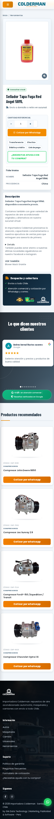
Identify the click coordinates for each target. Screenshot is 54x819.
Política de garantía (13, 763)
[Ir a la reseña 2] (22, 387)
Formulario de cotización (16, 773)
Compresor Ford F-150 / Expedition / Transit (23, 596)
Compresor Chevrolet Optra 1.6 (21, 656)
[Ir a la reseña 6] (31, 386)
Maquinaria (9, 731)
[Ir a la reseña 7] (33, 386)
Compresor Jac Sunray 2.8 (18, 532)
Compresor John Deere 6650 (19, 470)
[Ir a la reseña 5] (29, 386)
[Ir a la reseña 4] (26, 386)
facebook (19, 254)
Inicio (5, 15)
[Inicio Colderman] (32, 4)
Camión (7, 736)
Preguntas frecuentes (14, 768)
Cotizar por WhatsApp (28, 132)
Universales (9, 741)
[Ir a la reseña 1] (20, 386)
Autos (6, 727)
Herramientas (16, 15)
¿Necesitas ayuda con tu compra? (25, 156)
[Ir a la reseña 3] (24, 386)
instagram (31, 254)
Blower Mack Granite (15, 264)
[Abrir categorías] (8, 5)
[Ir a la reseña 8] (35, 386)
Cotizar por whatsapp (27, 479)
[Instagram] (12, 796)
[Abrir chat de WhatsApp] (48, 802)
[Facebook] (5, 796)
